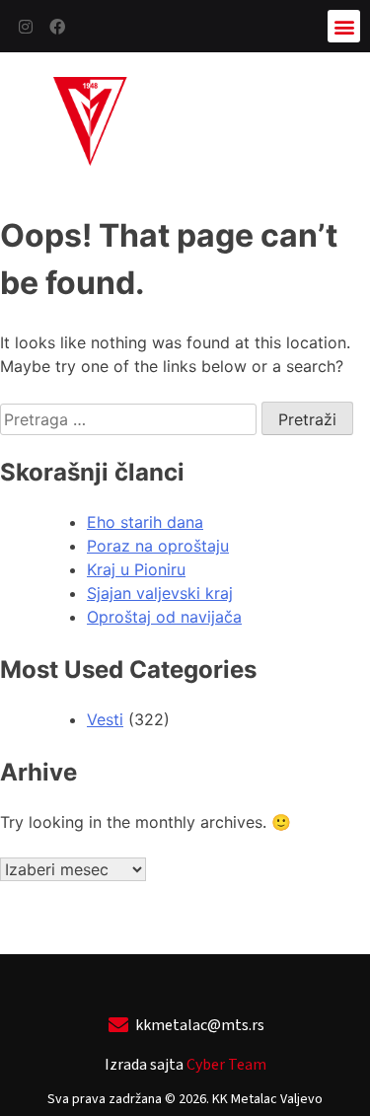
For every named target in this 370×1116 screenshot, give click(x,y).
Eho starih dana (145, 522)
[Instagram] (25, 26)
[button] (344, 26)
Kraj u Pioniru (136, 569)
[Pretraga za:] (130, 419)
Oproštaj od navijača (164, 617)
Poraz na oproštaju (158, 546)
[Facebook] (57, 26)
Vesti (105, 719)
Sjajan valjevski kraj (160, 593)
